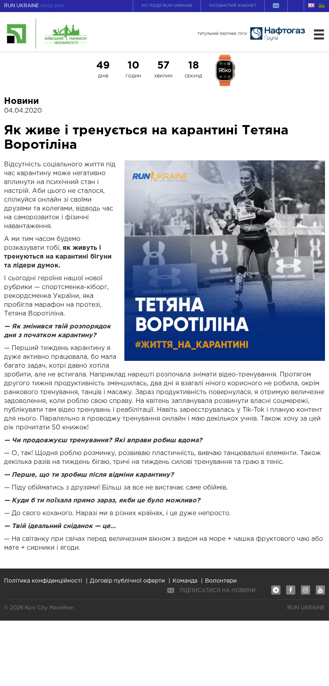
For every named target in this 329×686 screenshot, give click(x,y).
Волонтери (221, 581)
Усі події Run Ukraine (167, 6)
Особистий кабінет (232, 6)
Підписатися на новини (217, 591)
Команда (185, 581)
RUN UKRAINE (34, 6)
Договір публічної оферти (127, 581)
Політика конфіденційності (43, 581)
